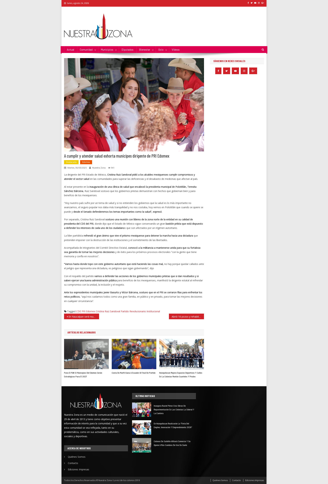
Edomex (86, 162)
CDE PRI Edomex (85, 311)
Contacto (73, 463)
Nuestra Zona (99, 167)
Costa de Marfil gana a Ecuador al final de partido (133, 372)
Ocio (160, 49)
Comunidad (86, 49)
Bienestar (144, 49)
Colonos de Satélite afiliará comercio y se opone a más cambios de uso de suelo (172, 443)
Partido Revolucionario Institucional (140, 311)
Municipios (107, 49)
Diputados (127, 49)
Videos (176, 49)
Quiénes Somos (76, 456)
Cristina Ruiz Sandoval (108, 311)
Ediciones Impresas (78, 469)
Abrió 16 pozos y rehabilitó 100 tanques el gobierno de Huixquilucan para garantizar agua (188, 316)
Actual (70, 49)
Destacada (71, 162)
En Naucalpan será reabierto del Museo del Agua (84, 316)
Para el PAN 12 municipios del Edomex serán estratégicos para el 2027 (83, 374)
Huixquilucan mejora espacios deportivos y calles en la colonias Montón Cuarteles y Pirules (180, 374)
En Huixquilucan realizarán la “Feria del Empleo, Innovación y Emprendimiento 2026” (173, 425)
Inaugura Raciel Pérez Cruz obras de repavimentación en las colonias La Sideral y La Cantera (174, 409)
